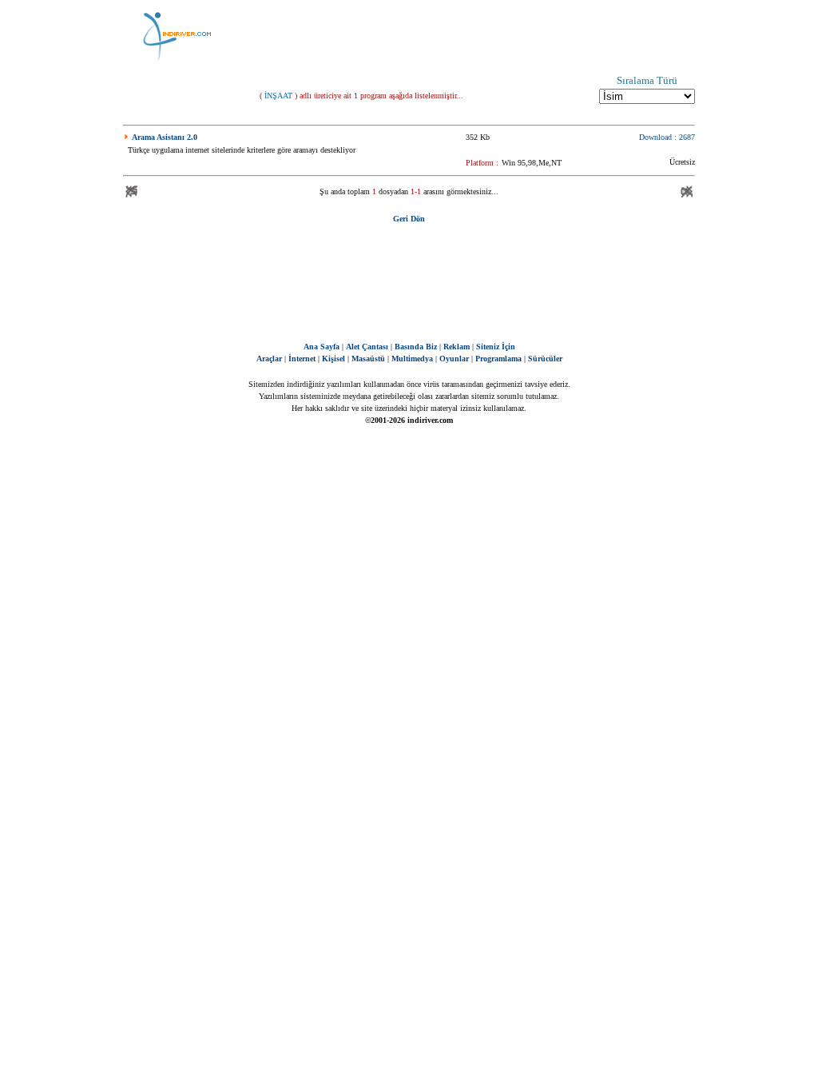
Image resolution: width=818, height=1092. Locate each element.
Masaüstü (368, 358)
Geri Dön (409, 218)
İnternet (302, 358)
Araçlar (269, 358)
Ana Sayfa (322, 346)
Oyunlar (454, 358)
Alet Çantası (367, 346)
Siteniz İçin (495, 346)
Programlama (498, 358)
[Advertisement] (489, 36)
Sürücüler (545, 358)
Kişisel (333, 358)
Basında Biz (416, 346)
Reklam (456, 346)
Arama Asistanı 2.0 (164, 137)
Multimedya (412, 358)
